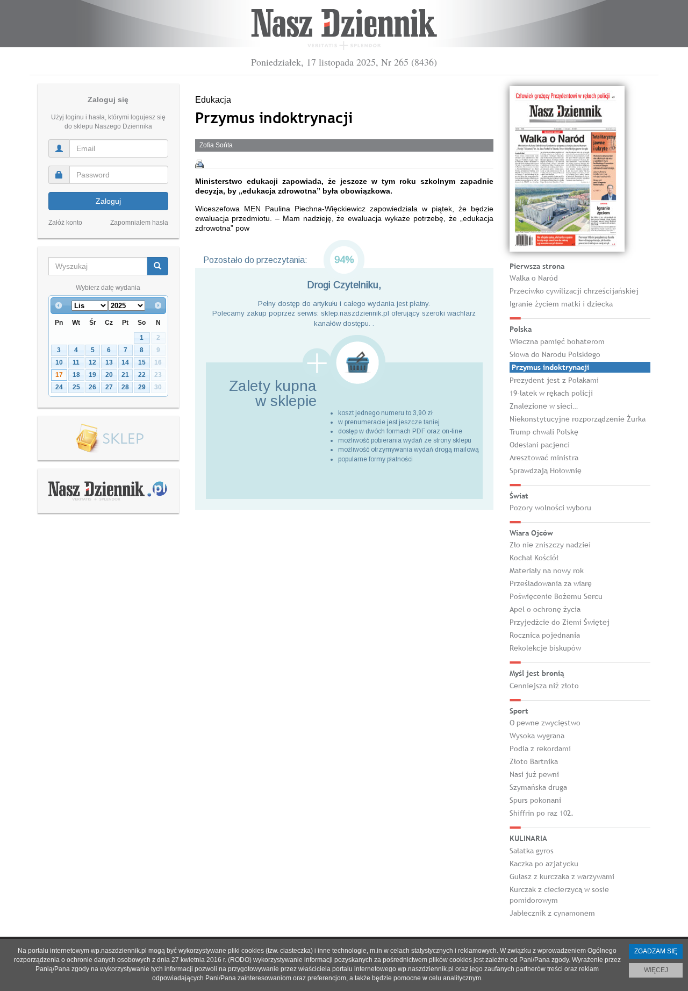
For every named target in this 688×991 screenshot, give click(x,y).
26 (92, 387)
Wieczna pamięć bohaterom (557, 341)
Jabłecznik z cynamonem (552, 913)
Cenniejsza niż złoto (544, 685)
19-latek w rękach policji (551, 393)
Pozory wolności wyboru (550, 507)
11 (76, 362)
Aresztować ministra (544, 457)
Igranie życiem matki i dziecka (561, 304)
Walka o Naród (534, 278)
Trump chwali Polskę (544, 432)
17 (59, 375)
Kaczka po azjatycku (544, 863)
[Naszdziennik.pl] (108, 490)
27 (109, 387)
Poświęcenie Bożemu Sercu (556, 596)
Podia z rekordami (540, 748)
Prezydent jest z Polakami (554, 380)
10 (59, 362)
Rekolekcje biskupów (545, 648)
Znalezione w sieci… (544, 406)
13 (109, 362)
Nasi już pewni (534, 774)
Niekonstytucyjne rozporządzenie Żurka (578, 419)
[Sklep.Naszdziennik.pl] (108, 438)
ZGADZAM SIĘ (655, 951)
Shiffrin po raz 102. (542, 813)
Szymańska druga (538, 787)
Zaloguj (108, 201)
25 (76, 387)
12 (92, 362)
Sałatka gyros (532, 850)
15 (142, 362)
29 (142, 387)
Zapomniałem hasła (139, 222)
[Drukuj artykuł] (199, 164)
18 (76, 375)
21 (125, 375)
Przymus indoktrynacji (550, 367)
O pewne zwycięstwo (545, 723)
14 (125, 362)
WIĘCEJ (656, 970)
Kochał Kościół (534, 557)
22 (142, 375)
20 (109, 375)
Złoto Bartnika (534, 761)
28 (125, 387)
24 (59, 387)
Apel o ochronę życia (545, 609)
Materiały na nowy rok (547, 570)
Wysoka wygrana (537, 735)
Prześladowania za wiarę (551, 583)
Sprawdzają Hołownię (546, 470)
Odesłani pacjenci (540, 445)
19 (92, 375)
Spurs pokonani (535, 800)
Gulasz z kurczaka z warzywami (562, 876)
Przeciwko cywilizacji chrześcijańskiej (574, 291)
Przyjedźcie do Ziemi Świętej (560, 622)
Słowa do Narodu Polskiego (555, 354)
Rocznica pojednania (545, 635)
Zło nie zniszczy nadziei (550, 545)
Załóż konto (65, 222)
